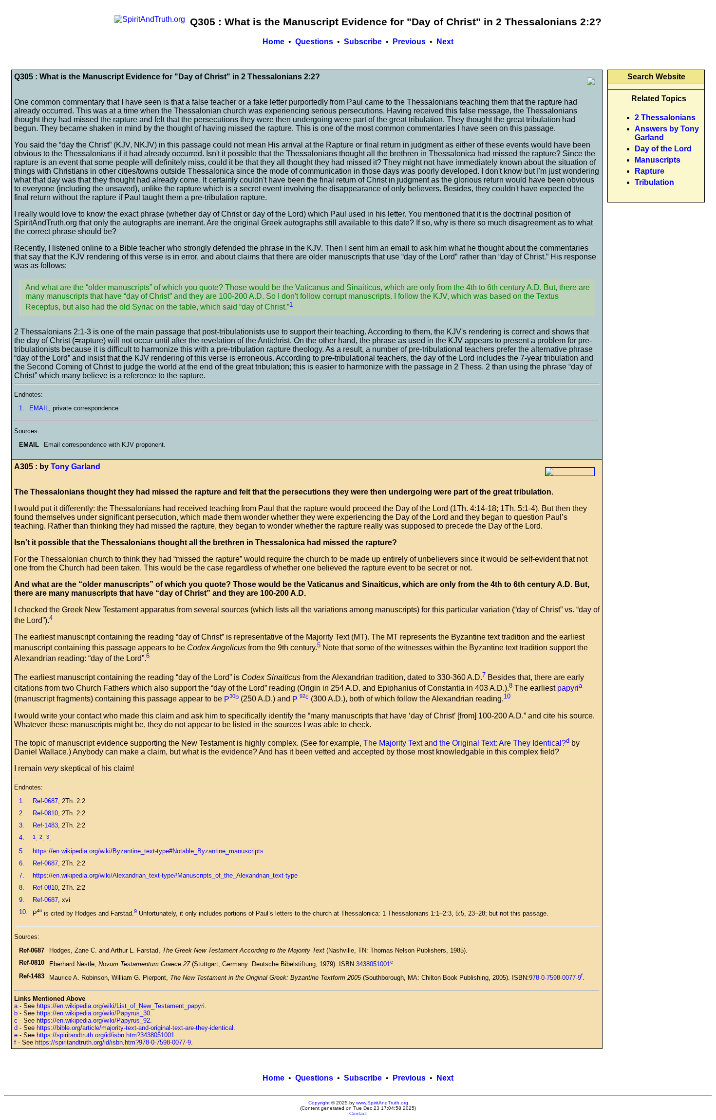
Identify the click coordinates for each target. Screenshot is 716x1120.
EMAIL (39, 408)
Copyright (319, 1102)
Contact (358, 1113)
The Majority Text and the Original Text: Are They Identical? (464, 743)
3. (21, 825)
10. (23, 912)
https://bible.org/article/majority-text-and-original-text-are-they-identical (135, 1027)
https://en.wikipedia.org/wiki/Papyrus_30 (93, 1013)
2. (21, 813)
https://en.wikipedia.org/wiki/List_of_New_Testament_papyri (121, 1006)
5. (21, 851)
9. (21, 899)
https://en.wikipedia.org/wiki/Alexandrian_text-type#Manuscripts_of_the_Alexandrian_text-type (165, 875)
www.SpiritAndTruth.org (382, 1102)
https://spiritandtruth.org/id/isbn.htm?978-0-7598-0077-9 (113, 1042)
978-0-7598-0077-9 (555, 977)
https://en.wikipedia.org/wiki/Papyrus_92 (93, 1020)
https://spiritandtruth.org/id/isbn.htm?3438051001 (105, 1035)
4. (21, 837)
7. (21, 875)
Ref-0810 (45, 813)
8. (21, 887)
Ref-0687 (45, 801)
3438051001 (373, 964)
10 (507, 696)
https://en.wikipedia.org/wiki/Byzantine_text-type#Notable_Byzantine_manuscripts (148, 851)
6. (21, 863)
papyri (568, 688)
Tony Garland (75, 466)
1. (21, 408)
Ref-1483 (45, 825)
